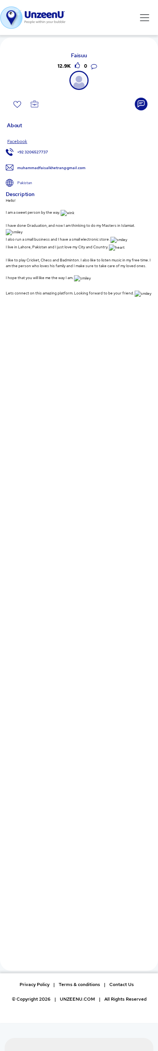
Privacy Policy (34, 984)
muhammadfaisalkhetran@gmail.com (51, 167)
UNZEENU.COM (77, 999)
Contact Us (121, 984)
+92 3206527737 (32, 152)
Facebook (17, 141)
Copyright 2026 (31, 999)
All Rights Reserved (125, 999)
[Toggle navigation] (144, 17)
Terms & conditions (79, 984)
